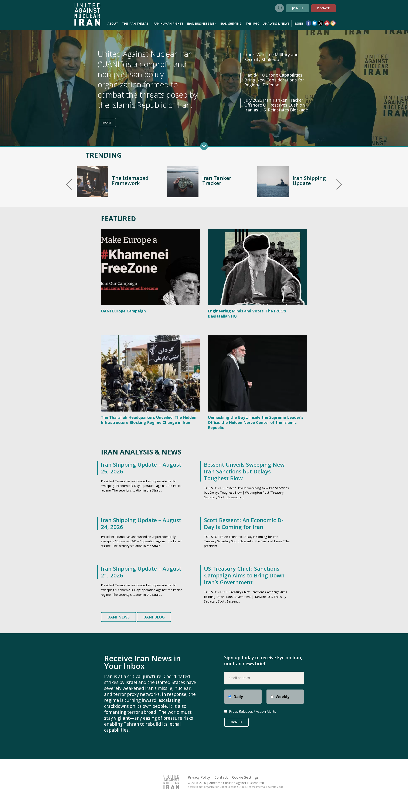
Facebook (308, 23)
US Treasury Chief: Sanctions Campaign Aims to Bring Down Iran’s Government (244, 575)
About (113, 23)
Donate (323, 8)
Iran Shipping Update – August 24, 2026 (141, 523)
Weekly (282, 696)
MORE (106, 122)
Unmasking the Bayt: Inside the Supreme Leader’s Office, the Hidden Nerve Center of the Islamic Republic (255, 422)
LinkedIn (314, 23)
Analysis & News (276, 23)
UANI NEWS (118, 617)
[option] (114, 181)
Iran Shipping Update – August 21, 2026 (141, 572)
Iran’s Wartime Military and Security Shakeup (271, 57)
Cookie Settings (245, 777)
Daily (238, 696)
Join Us (297, 8)
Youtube (327, 23)
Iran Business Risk (201, 23)
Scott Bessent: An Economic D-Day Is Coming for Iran (243, 523)
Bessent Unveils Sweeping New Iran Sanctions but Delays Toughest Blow (244, 471)
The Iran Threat (135, 23)
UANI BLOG (154, 617)
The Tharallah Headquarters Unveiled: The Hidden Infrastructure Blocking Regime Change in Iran (148, 420)
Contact (221, 777)
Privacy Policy (199, 777)
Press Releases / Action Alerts (252, 711)
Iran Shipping (231, 23)
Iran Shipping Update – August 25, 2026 (141, 468)
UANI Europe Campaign (123, 310)
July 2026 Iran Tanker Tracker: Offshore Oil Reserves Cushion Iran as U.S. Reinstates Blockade (276, 105)
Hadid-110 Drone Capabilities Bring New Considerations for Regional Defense (274, 80)
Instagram (333, 23)
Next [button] (339, 184)
